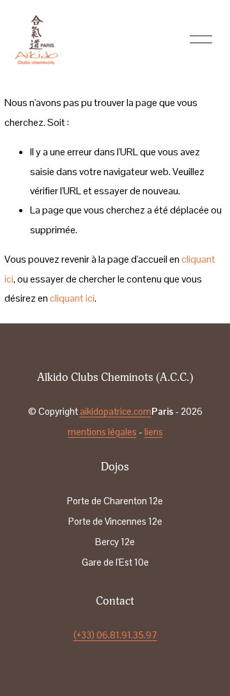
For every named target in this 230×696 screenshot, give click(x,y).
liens (153, 432)
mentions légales (102, 432)
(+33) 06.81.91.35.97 (115, 635)
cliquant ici (72, 298)
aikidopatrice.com (115, 411)
